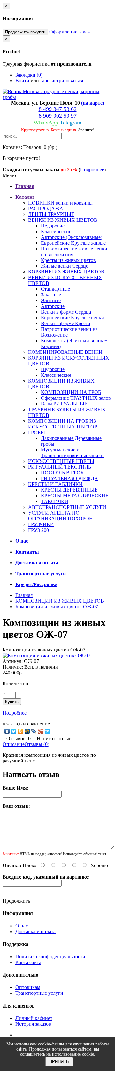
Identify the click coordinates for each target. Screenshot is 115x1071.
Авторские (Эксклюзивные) (71, 237)
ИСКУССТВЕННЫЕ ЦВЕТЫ (61, 461)
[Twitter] (14, 731)
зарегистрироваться (61, 80)
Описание (14, 744)
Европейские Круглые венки (72, 317)
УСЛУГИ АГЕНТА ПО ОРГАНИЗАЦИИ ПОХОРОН (60, 515)
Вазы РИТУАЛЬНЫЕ (64, 403)
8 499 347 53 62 (58, 109)
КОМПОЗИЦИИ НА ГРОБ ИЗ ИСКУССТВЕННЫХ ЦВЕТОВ (63, 423)
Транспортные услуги (39, 993)
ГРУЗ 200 (38, 530)
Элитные (51, 300)
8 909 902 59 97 (58, 116)
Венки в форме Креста (65, 323)
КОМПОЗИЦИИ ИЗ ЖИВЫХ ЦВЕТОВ (59, 601)
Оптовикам (27, 987)
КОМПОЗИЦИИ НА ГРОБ (71, 392)
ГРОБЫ (36, 432)
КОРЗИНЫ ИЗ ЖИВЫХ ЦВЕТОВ (66, 271)
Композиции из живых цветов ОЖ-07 (56, 606)
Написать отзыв (54, 738)
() (92, 103)
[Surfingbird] (47, 731)
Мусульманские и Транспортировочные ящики (72, 452)
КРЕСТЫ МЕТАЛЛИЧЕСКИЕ (75, 495)
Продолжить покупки (25, 32)
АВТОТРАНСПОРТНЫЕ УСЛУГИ (67, 507)
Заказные (51, 294)
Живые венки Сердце (64, 266)
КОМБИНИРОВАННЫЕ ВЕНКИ (65, 352)
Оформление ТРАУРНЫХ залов (76, 398)
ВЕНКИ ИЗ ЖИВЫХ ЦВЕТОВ (62, 220)
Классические (56, 231)
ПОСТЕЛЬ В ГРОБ (62, 472)
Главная (24, 595)
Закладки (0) (28, 75)
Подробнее (92, 169)
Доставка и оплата (35, 931)
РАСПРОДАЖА (45, 208)
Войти (22, 80)
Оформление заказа (70, 31)
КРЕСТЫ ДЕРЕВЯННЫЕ (69, 490)
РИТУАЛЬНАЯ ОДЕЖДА (69, 478)
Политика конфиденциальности (50, 956)
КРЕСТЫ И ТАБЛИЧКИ (55, 484)
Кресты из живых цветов (68, 260)
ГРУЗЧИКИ (41, 524)
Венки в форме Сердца (66, 312)
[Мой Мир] (27, 731)
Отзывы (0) (37, 744)
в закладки (14, 723)
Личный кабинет (33, 1018)
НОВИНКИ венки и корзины (60, 202)
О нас (21, 925)
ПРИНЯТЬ (59, 1061)
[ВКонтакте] (7, 731)
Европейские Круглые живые (73, 243)
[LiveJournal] (34, 731)
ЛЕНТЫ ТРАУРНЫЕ (51, 214)
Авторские (53, 306)
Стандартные (55, 289)
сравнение (38, 723)
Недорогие (53, 225)
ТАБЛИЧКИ (54, 501)
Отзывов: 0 (18, 738)
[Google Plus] (40, 731)
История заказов (33, 1024)
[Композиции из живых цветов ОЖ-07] (46, 655)
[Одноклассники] (20, 731)
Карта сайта (28, 962)
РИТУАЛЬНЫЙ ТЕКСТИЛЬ (59, 467)
